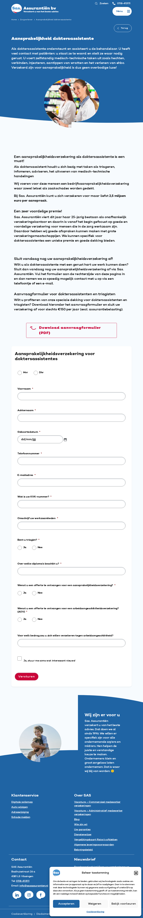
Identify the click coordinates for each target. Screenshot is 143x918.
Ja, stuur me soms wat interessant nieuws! (49, 660)
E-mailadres (26, 475)
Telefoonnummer (29, 453)
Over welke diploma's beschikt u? (39, 563)
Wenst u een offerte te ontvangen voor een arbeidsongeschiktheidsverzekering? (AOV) (68, 610)
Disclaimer (43, 914)
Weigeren (94, 904)
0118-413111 (123, 3)
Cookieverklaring (95, 911)
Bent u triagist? (28, 540)
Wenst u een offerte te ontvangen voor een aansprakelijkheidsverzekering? (66, 585)
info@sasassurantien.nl (33, 886)
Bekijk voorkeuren (123, 904)
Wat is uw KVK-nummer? (34, 496)
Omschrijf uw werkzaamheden (37, 518)
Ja (24, 547)
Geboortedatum (28, 432)
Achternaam (26, 410)
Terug (124, 28)
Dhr (41, 372)
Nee (40, 547)
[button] (136, 873)
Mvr (25, 372)
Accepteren (66, 904)
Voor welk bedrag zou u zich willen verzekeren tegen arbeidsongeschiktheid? (65, 635)
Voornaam (25, 388)
